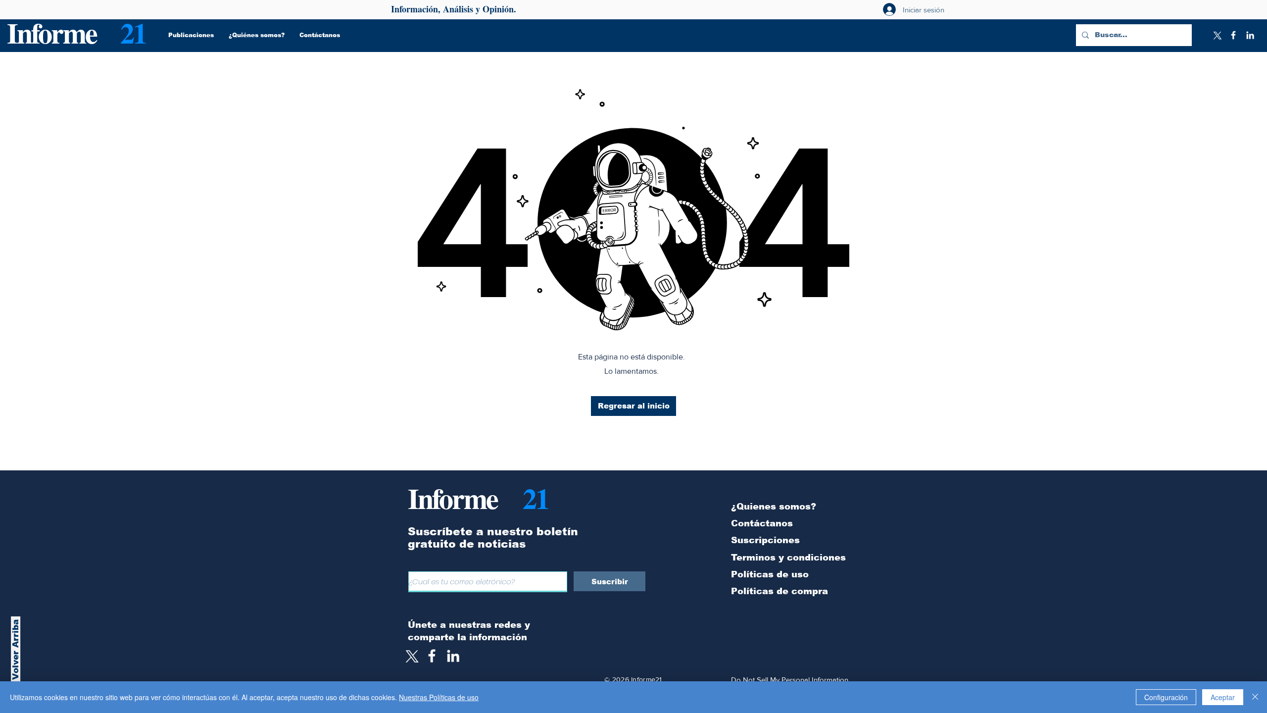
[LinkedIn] (1250, 35)
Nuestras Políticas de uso (439, 697)
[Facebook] (1233, 35)
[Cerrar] (1255, 697)
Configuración (1166, 697)
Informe (52, 32)
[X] (1216, 35)
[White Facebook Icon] (431, 655)
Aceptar (1223, 697)
